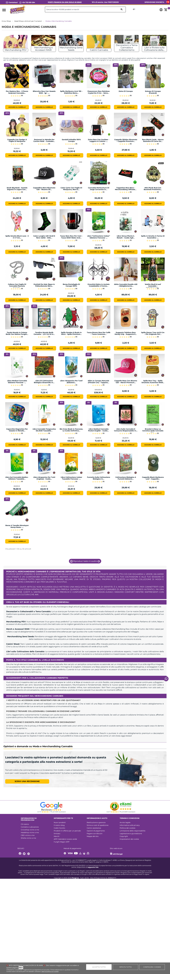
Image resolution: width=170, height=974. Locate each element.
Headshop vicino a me (30, 832)
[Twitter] (24, 854)
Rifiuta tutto (125, 967)
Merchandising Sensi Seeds (71, 48)
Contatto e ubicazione (30, 827)
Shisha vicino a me (28, 838)
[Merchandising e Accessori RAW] (43, 42)
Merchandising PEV (15, 50)
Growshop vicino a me (30, 830)
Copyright (124, 836)
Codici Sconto (59, 828)
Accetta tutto (99, 967)
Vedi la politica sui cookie (50, 971)
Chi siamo (25, 824)
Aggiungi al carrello (17, 107)
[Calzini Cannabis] (99, 42)
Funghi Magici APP (61, 842)
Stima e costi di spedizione (97, 825)
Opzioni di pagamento (96, 831)
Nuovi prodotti (60, 822)
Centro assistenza (94, 828)
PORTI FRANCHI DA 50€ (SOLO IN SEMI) (65, 2)
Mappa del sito (93, 836)
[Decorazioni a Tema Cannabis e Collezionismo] (126, 42)
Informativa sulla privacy (130, 825)
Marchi (56, 836)
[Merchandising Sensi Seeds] (71, 42)
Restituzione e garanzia (96, 822)
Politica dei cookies (127, 828)
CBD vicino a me (27, 835)
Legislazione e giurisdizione (131, 834)
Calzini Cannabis (99, 50)
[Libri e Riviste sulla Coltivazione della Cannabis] (154, 42)
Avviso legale (125, 822)
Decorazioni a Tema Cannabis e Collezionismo (126, 47)
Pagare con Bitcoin (94, 834)
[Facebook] (20, 854)
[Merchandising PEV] (15, 42)
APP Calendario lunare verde (65, 839)
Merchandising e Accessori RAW (43, 48)
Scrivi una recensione (27, 781)
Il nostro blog (59, 825)
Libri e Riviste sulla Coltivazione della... (154, 48)
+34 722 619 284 (28, 2)
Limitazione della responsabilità (132, 831)
